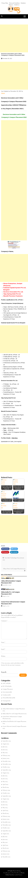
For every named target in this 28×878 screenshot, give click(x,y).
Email (3, 649)
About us (11, 5)
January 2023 (6, 819)
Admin (3, 93)
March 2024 (6, 787)
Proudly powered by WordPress (11, 873)
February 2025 (6, 755)
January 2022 (6, 854)
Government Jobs (7, 692)
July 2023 (5, 802)
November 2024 (7, 764)
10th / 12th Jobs (7, 683)
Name (3, 642)
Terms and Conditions (14, 3)
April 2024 (5, 784)
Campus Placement (8, 689)
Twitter (15, 549)
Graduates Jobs (7, 695)
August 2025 (6, 744)
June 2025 (5, 749)
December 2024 (6, 761)
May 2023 (5, 807)
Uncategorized (6, 700)
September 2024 (7, 770)
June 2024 (5, 778)
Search (3, 672)
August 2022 (6, 833)
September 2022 (7, 831)
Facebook (6, 549)
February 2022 (6, 851)
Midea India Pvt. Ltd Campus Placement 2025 (10, 593)
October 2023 (6, 793)
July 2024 (5, 775)
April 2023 (5, 810)
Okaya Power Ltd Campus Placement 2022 (14, 568)
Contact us (16, 5)
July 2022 (5, 836)
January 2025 (6, 758)
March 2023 (6, 813)
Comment (4, 621)
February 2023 (6, 816)
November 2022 (7, 825)
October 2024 (6, 767)
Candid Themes (18, 875)
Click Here (15, 438)
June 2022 (5, 839)
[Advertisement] (14, 38)
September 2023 (7, 796)
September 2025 (7, 741)
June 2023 (5, 804)
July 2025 (5, 747)
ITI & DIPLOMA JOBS (9, 698)
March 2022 (6, 848)
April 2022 (5, 845)
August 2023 (6, 799)
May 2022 (5, 842)
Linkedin (14, 552)
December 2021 (6, 857)
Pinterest (5, 552)
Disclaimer (23, 3)
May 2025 (5, 752)
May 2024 (5, 781)
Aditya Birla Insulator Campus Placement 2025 (11, 582)
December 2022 (6, 822)
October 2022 (6, 828)
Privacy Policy (5, 3)
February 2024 (6, 790)
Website (3, 656)
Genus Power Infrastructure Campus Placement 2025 (13, 603)
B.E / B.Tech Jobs (7, 686)
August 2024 (6, 773)
